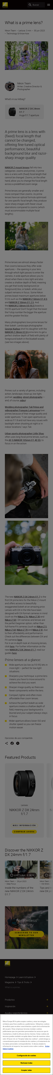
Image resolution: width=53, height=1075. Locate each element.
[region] (26, 1044)
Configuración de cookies (26, 1055)
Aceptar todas (26, 1070)
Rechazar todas (26, 1063)
